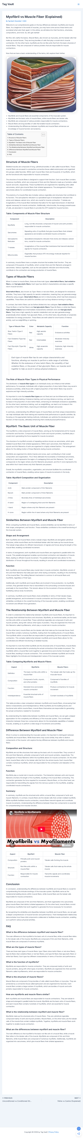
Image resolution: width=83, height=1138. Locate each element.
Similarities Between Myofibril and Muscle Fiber (25, 145)
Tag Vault (8, 4)
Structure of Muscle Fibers (17, 138)
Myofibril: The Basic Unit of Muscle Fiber (22, 142)
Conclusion (12, 152)
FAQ (10, 154)
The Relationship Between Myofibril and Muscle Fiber (27, 147)
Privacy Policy (54, 1132)
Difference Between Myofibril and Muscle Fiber (25, 149)
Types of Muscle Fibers (16, 140)
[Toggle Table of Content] (42, 134)
